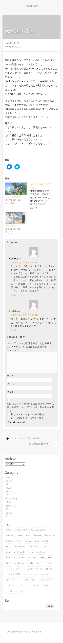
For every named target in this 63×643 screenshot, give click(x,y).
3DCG (8, 530)
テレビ (9, 585)
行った (9, 481)
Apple (19, 535)
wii (49, 557)
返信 (13, 294)
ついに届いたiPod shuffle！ (24, 438)
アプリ (9, 569)
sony (21, 557)
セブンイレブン (13, 580)
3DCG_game (21, 530)
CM (27, 535)
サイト (10, 392)
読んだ (9, 488)
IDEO (19, 541)
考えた (18, 46)
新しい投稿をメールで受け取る (27, 418)
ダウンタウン (30, 580)
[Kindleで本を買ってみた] (42, 196)
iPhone (46, 541)
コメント (12, 350)
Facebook (49, 535)
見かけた (10, 505)
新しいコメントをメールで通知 (27, 414)
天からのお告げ (19, 31)
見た (8, 484)
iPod (8, 546)
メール (11, 384)
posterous (41, 552)
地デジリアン (12, 225)
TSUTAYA (32, 557)
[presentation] (7, 438)
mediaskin (34, 546)
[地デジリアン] (16, 218)
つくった (10, 495)
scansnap (10, 557)
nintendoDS (19, 552)
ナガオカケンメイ (14, 591)
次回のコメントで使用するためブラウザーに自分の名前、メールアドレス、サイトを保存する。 (30, 407)
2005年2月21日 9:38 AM (24, 262)
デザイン (34, 585)
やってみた (11, 498)
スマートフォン (41, 574)
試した (9, 509)
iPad (37, 541)
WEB (42, 557)
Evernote (37, 535)
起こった (10, 516)
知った (9, 512)
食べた (9, 477)
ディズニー (21, 585)
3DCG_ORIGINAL (38, 530)
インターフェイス (34, 569)
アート (19, 569)
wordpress (19, 563)
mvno (45, 546)
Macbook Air (20, 546)
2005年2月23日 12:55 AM (24, 315)
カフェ (49, 569)
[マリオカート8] (16, 189)
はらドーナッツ (44, 563)
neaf (8, 552)
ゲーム (27, 574)
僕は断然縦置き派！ (43, 443)
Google (9, 541)
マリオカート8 (12, 196)
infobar (28, 541)
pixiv (31, 552)
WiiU (8, 563)
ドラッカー (47, 585)
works (30, 563)
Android (9, 535)
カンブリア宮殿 (13, 574)
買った (9, 491)
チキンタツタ (46, 580)
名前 (10, 376)
